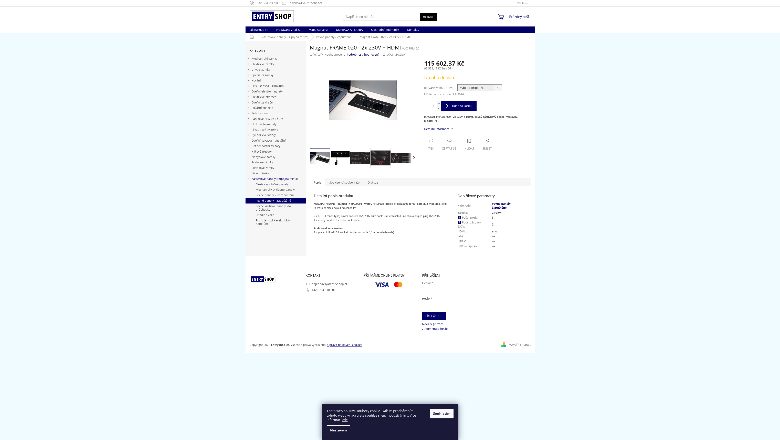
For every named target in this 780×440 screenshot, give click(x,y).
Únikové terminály (264, 124)
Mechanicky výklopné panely (275, 189)
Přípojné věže (265, 215)
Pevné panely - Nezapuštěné (275, 195)
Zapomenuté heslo (435, 329)
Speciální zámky (262, 75)
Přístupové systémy (265, 130)
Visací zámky (260, 173)
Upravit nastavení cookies (344, 345)
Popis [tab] (317, 182)
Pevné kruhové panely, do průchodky (273, 207)
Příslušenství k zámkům (268, 86)
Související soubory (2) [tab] (344, 182)
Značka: (395, 54)
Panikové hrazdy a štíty (267, 119)
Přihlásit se (434, 316)
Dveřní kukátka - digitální (269, 140)
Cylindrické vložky (264, 135)
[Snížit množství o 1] (439, 108)
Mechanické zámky (264, 58)
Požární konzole (262, 108)
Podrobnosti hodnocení (363, 54)
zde (345, 420)
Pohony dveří (260, 113)
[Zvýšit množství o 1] (439, 103)
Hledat (428, 17)
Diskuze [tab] (373, 182)
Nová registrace (433, 324)
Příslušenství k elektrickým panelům (274, 222)
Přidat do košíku (461, 106)
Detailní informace (436, 129)
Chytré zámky (261, 70)
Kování (256, 80)
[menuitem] (259, 29)
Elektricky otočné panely (272, 184)
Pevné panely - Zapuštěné (273, 200)
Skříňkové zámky (263, 168)
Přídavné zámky (262, 162)
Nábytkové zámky (263, 157)
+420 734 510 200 (323, 290)
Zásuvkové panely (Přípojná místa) (275, 179)
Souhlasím (441, 413)
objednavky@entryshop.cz (329, 284)
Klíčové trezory (262, 151)
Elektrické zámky (263, 64)
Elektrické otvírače (264, 97)
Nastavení (338, 430)
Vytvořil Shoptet (520, 344)
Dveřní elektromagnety (267, 91)
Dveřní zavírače (262, 102)
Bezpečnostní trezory (266, 146)
